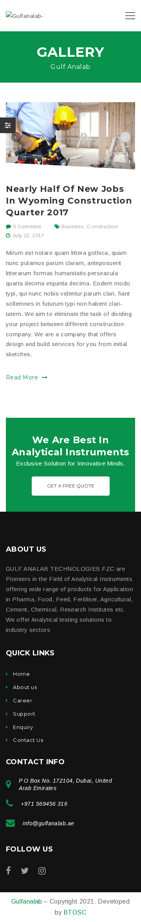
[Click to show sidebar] (8, 125)
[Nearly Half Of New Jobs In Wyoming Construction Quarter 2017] (70, 135)
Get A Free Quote (70, 486)
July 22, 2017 (28, 235)
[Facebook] (8, 871)
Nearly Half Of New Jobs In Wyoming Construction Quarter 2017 (69, 201)
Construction (102, 226)
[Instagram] (42, 871)
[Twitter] (25, 871)
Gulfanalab (27, 901)
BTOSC (74, 912)
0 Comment (26, 226)
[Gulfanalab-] (25, 15)
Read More (23, 377)
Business (72, 226)
